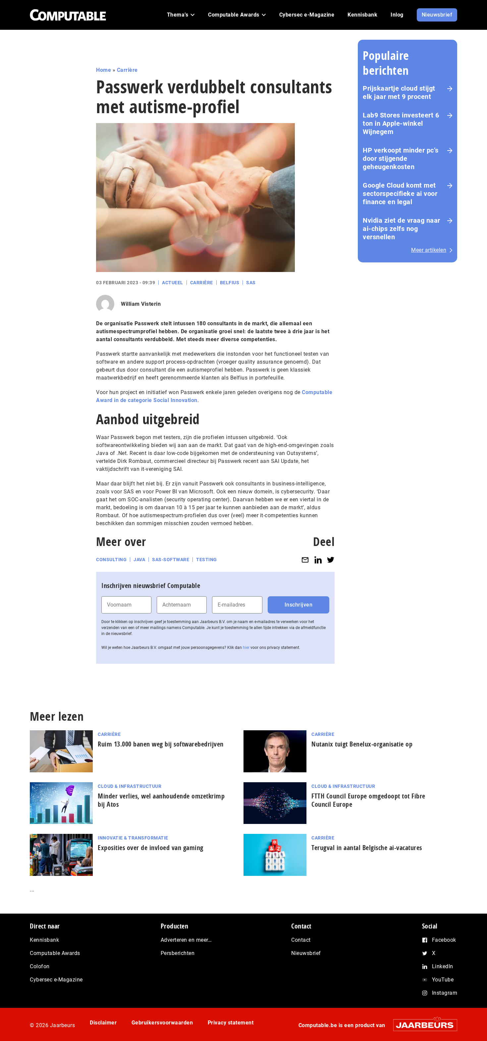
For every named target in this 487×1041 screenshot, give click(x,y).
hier (246, 647)
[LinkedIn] (318, 560)
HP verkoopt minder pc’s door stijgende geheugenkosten (401, 158)
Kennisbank (44, 940)
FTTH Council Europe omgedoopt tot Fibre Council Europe (368, 800)
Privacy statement (231, 1022)
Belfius (230, 282)
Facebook (444, 940)
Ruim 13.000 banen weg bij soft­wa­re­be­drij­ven (161, 744)
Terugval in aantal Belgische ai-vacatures (366, 847)
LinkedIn (442, 966)
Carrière (127, 70)
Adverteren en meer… (186, 940)
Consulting (111, 559)
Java (139, 559)
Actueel (172, 282)
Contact (301, 940)
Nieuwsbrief (306, 953)
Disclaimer (103, 1022)
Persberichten (178, 953)
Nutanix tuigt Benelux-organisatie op (361, 744)
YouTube (443, 979)
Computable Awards (55, 953)
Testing (206, 559)
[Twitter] (331, 560)
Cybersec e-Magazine (56, 979)
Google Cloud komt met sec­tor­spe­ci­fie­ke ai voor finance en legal (400, 193)
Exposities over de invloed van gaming (150, 847)
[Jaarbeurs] (422, 1025)
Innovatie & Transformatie (133, 837)
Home (103, 70)
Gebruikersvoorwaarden (162, 1022)
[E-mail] (305, 560)
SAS (251, 282)
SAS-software (170, 559)
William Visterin (141, 304)
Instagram (445, 993)
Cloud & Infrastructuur (129, 786)
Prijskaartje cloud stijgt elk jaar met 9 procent (399, 92)
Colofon (40, 966)
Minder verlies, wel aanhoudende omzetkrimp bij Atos (161, 800)
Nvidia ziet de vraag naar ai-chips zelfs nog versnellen (401, 228)
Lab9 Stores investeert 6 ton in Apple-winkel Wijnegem (401, 123)
